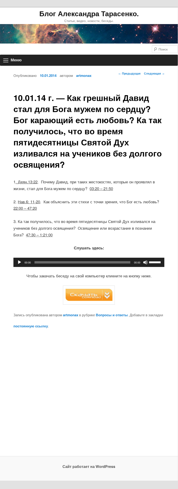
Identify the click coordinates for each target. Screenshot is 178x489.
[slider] (155, 262)
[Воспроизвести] (19, 262)
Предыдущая (130, 73)
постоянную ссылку (30, 326)
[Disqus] (88, 397)
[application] (88, 262)
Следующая (154, 73)
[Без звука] (145, 262)
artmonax (83, 75)
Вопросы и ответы (112, 314)
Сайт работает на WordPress (88, 466)
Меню (16, 60)
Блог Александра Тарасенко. (89, 13)
